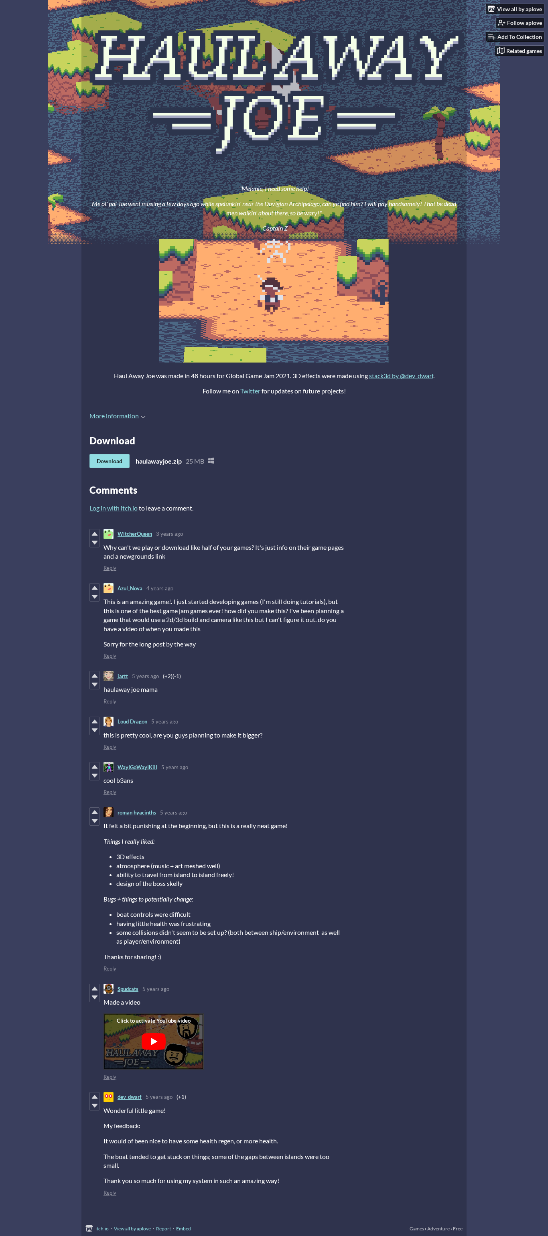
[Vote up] (94, 533)
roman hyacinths (137, 812)
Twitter (250, 391)
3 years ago (169, 534)
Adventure (438, 1229)
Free (458, 1229)
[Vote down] (94, 542)
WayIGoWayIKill (137, 767)
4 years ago (159, 588)
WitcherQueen (135, 534)
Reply (110, 568)
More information (114, 415)
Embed (183, 1229)
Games (417, 1229)
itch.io (102, 1229)
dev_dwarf (130, 1097)
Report (163, 1229)
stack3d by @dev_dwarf (401, 375)
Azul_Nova (130, 588)
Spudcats (128, 989)
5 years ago (145, 676)
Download (109, 461)
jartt (123, 676)
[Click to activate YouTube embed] (154, 1041)
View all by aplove (132, 1229)
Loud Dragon (132, 721)
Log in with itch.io (113, 508)
